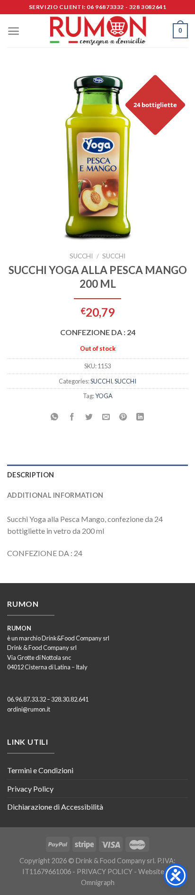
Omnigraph (98, 882)
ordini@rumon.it (28, 709)
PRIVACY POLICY (105, 872)
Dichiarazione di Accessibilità (55, 806)
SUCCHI (81, 256)
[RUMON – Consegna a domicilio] (97, 30)
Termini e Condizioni (40, 770)
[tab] (97, 475)
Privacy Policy (30, 788)
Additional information (55, 495)
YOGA (104, 396)
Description (30, 475)
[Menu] (13, 31)
